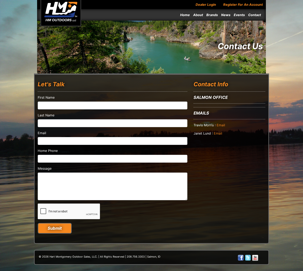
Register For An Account (243, 4)
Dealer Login (206, 4)
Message (45, 168)
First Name (46, 97)
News (225, 15)
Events (239, 15)
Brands (212, 15)
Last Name (46, 115)
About (198, 15)
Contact (254, 15)
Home (185, 15)
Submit (55, 228)
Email (42, 133)
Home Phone (48, 151)
